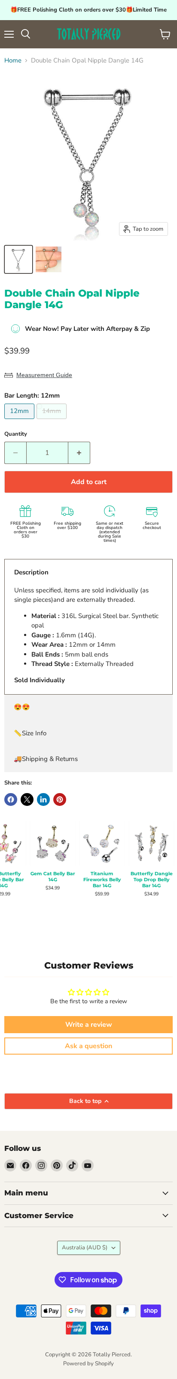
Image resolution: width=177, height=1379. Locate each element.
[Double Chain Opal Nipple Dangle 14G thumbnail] (18, 259)
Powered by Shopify (88, 1363)
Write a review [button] (88, 1024)
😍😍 (22, 707)
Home (12, 60)
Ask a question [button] (88, 1046)
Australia (84, 1247)
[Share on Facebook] (10, 799)
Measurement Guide (44, 374)
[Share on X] (27, 799)
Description (31, 572)
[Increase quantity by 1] (79, 453)
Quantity (15, 434)
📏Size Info (30, 733)
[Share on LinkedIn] (43, 799)
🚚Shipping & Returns (46, 759)
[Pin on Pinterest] (59, 799)
